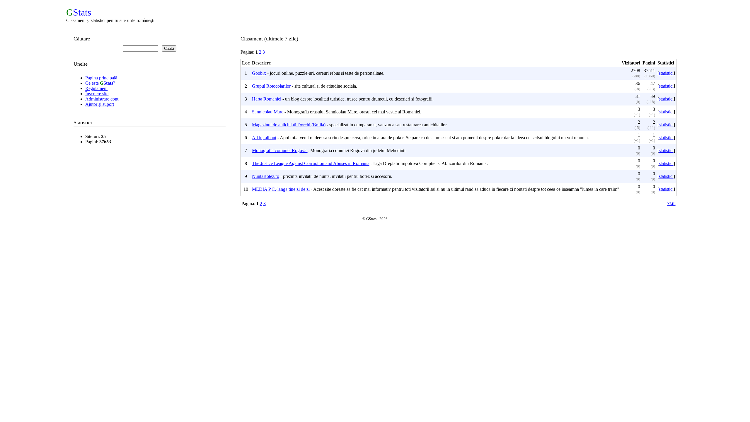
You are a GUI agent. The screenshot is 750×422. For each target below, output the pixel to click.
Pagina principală (101, 77)
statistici (666, 73)
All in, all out (264, 137)
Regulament (96, 88)
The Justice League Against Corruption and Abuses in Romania (310, 163)
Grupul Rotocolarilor (271, 86)
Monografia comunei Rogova (280, 150)
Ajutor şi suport (99, 104)
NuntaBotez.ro (265, 176)
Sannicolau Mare (268, 111)
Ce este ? (100, 83)
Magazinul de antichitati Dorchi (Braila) (288, 124)
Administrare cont (101, 98)
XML (671, 204)
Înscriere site (96, 93)
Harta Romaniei (266, 98)
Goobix (259, 73)
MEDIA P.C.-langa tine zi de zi (281, 189)
